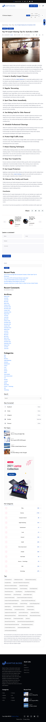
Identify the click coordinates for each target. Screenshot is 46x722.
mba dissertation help (23, 615)
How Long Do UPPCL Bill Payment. (18, 440)
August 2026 (6, 296)
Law (5, 377)
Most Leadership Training (35, 615)
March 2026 (6, 303)
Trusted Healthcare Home (10, 627)
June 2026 (6, 299)
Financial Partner (30, 606)
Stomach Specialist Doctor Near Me (12, 624)
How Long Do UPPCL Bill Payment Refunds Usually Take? (16, 278)
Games (5, 369)
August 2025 (6, 313)
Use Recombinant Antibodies (10, 630)
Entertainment (7, 363)
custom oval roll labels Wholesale (12, 600)
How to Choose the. (33, 695)
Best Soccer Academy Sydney (11, 585)
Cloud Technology (17, 594)
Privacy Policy (26, 719)
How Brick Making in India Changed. (19, 452)
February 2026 (7, 305)
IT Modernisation (30, 609)
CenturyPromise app (23, 585)
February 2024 (7, 339)
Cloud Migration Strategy (30, 591)
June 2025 (6, 317)
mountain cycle (8, 618)
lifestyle (5, 379)
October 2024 (7, 326)
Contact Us (26, 667)
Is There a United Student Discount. (18, 446)
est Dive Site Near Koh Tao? (18, 606)
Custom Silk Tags (23, 603)
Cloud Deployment (33, 588)
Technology (6, 389)
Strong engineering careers (27, 624)
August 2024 (6, 329)
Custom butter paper (28, 594)
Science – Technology (8, 386)
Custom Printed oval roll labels (11, 603)
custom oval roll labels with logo (28, 600)
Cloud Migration (19, 591)
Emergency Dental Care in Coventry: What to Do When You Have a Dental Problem (21, 283)
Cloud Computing (23, 588)
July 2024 (6, 331)
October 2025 (7, 310)
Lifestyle (6, 381)
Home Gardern (7, 374)
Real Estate (6, 384)
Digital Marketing (7, 360)
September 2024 (7, 327)
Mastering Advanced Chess (10, 615)
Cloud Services (8, 594)
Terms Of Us (26, 672)
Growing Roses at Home (19, 609)
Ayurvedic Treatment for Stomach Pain (21, 582)
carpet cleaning (19, 79)
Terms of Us (19, 719)
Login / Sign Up (33, 5)
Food (5, 367)
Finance (5, 365)
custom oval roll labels (9, 597)
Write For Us (26, 670)
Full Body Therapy (8, 609)
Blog (5, 356)
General (5, 370)
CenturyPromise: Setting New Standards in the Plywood (18, 218)
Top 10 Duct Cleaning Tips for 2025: (32, 218)
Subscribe (39, 419)
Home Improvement (8, 376)
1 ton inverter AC (32, 15)
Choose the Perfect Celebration (11, 588)
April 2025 (6, 319)
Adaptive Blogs (15, 716)
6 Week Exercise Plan (18, 579)
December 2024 (7, 322)
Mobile (5, 383)
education (6, 362)
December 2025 (7, 306)
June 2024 (6, 332)
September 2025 (7, 312)
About (25, 665)
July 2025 (6, 315)
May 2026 (6, 301)
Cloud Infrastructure (9, 591)
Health (5, 372)
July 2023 (6, 346)
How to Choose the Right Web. (17, 434)
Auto (5, 355)
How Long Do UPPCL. (34, 700)
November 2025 (7, 308)
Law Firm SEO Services (23, 612)
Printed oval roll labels (18, 618)
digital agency (7, 606)
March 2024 (6, 338)
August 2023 (6, 345)
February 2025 (7, 320)
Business (6, 358)
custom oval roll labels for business (24, 597)
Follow (39, 407)
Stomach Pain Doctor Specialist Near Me (25, 621)
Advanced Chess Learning (30, 579)
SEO (5, 388)
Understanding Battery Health (23, 627)
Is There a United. (33, 706)
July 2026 (6, 298)
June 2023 (6, 348)
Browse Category (7, 15)
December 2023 (7, 341)
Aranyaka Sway (8, 582)
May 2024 (6, 334)
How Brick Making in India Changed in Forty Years (14, 281)
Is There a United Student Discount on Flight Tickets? (15, 279)
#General (10, 28)
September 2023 (7, 343)
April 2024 (6, 336)
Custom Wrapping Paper (34, 603)
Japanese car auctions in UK (10, 612)
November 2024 (7, 324)
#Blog (4, 28)
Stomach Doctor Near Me (10, 621)
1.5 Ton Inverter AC (36, 15)
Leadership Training (35, 612)
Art (12, 695)
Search (5, 263)
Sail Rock (28, 618)
